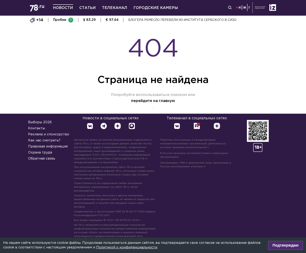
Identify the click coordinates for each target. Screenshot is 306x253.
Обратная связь (41, 158)
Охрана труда (40, 152)
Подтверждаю (285, 245)
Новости (63, 8)
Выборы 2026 (40, 122)
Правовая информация (48, 146)
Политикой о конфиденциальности (126, 247)
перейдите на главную (153, 101)
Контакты (36, 128)
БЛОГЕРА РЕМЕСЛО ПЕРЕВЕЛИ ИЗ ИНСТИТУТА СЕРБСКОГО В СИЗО (182, 20)
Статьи (87, 8)
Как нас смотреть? (44, 140)
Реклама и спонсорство (48, 134)
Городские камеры (155, 8)
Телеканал (114, 8)
